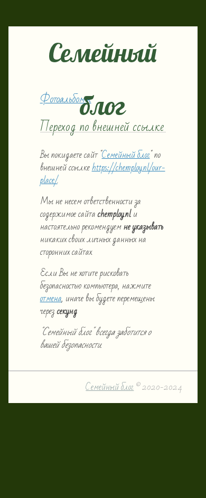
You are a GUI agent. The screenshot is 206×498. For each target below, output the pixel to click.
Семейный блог (126, 155)
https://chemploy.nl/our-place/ (102, 173)
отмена (51, 298)
